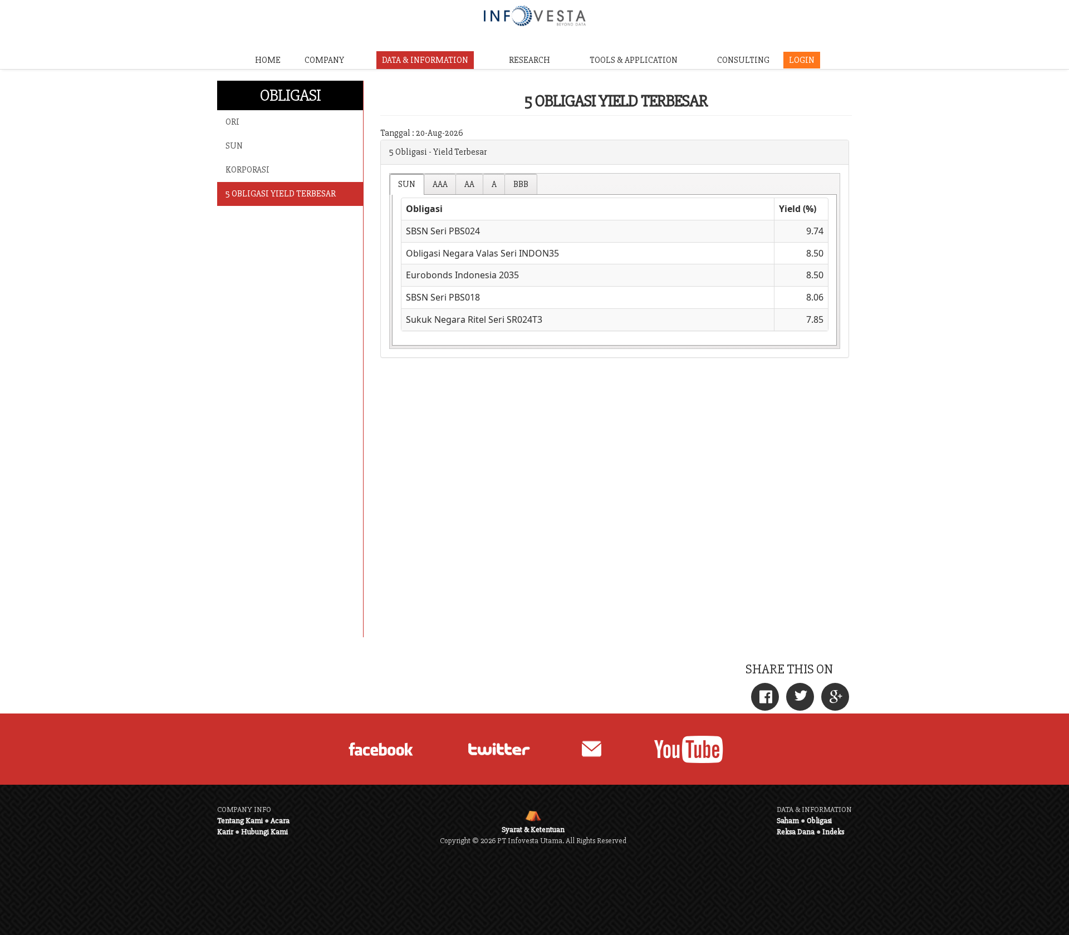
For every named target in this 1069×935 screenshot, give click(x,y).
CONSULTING (743, 60)
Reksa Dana (796, 831)
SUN (234, 145)
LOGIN (802, 60)
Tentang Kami (240, 820)
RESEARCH (529, 60)
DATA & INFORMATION (425, 60)
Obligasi (819, 820)
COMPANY (324, 60)
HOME (268, 60)
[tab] (407, 184)
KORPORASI (247, 169)
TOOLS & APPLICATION (634, 60)
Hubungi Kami (264, 831)
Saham (788, 820)
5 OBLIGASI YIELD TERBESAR (280, 193)
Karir (225, 831)
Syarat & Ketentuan (533, 829)
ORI (232, 121)
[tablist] (615, 260)
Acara (280, 820)
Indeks (833, 831)
